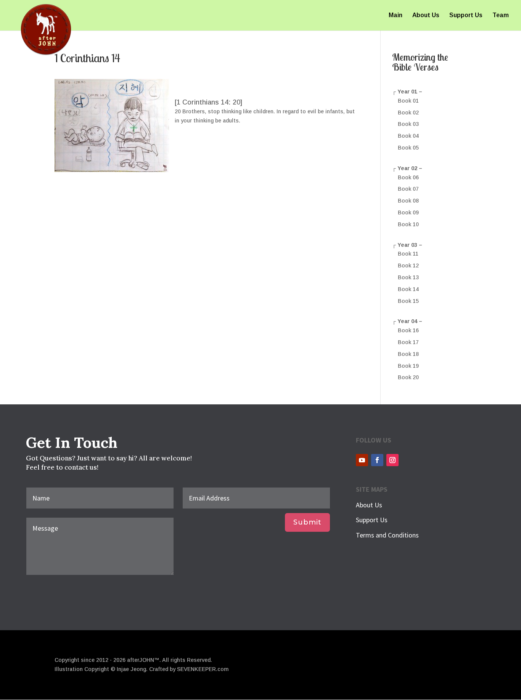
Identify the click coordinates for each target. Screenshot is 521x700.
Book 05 (408, 148)
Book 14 (408, 289)
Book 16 (408, 330)
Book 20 (408, 377)
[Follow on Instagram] (392, 460)
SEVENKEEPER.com (202, 669)
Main (395, 15)
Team (500, 15)
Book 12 (408, 265)
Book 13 (408, 277)
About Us (425, 15)
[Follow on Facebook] (377, 460)
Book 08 (408, 201)
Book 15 (408, 301)
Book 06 (408, 177)
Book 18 (408, 354)
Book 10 (408, 224)
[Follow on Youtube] (362, 460)
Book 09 (408, 212)
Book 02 (408, 112)
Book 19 (408, 366)
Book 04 (408, 136)
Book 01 (408, 101)
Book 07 (408, 189)
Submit (307, 522)
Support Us (465, 15)
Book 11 (408, 254)
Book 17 (408, 342)
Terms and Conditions (387, 535)
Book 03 (408, 124)
